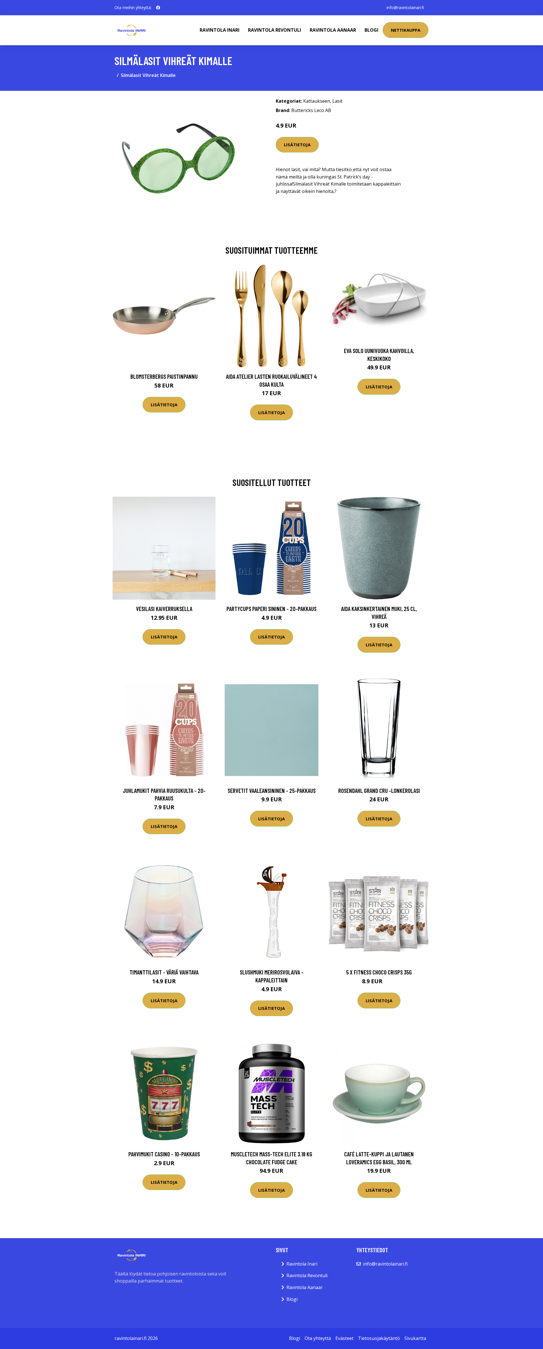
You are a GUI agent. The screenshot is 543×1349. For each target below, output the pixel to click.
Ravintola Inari (220, 30)
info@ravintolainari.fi (405, 7)
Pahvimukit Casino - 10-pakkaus (164, 1153)
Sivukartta (415, 1338)
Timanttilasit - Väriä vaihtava (164, 972)
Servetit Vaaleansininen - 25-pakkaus (272, 790)
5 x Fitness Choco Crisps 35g (379, 972)
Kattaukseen (316, 101)
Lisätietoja (297, 144)
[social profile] (158, 7)
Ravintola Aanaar (333, 30)
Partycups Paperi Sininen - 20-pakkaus (271, 608)
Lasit (337, 101)
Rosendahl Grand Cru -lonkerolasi (379, 790)
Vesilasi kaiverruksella (164, 608)
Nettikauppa (405, 30)
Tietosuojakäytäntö (379, 1338)
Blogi (371, 30)
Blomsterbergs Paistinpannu (164, 376)
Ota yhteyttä (318, 1338)
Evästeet (344, 1338)
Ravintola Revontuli (274, 30)
